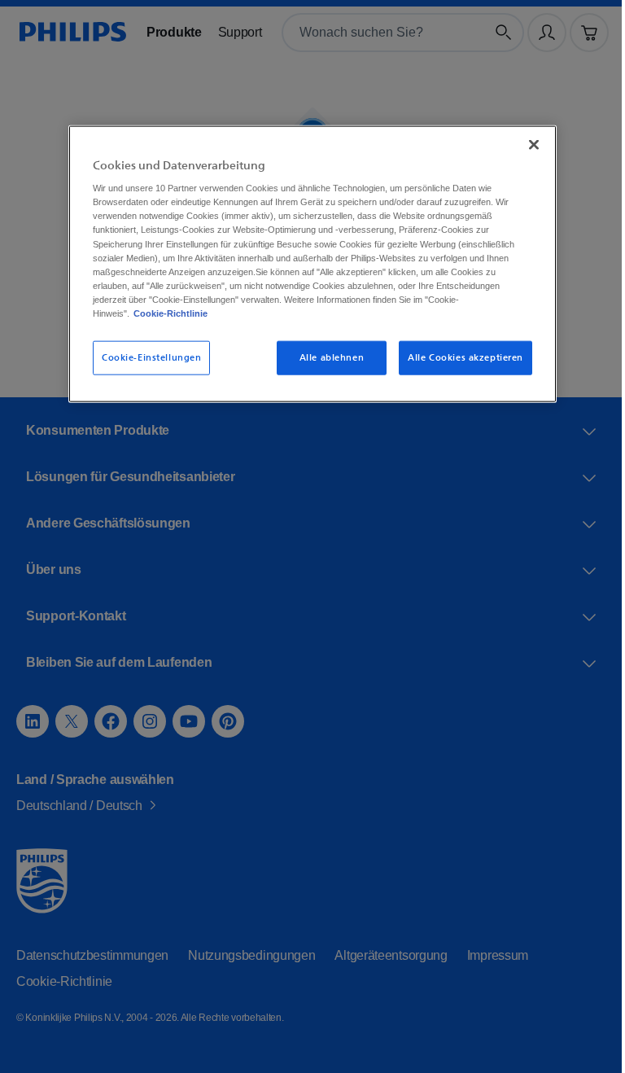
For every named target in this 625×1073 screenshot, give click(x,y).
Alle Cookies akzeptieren (460, 357)
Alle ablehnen (326, 357)
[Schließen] (528, 144)
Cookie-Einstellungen (145, 357)
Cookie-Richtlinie (215, 312)
